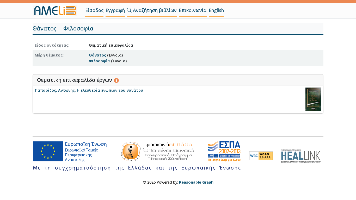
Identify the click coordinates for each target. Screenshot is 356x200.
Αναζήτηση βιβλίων (154, 10)
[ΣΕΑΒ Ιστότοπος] (302, 155)
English (216, 10)
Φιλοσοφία (99, 60)
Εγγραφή (115, 10)
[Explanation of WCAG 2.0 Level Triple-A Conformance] (261, 156)
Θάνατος (97, 55)
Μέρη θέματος (49, 55)
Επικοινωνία (193, 10)
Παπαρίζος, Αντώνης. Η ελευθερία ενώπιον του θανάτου (89, 90)
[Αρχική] (57, 10)
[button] (129, 10)
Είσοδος (94, 10)
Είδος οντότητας (51, 45)
